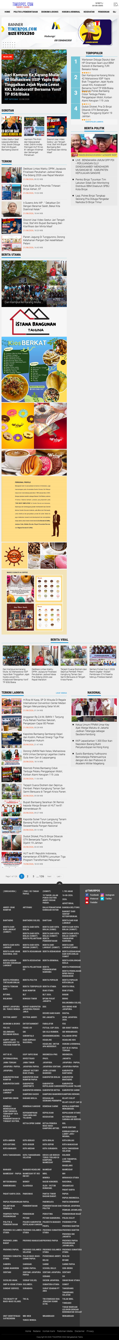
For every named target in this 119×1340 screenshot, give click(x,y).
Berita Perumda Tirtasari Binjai (11, 981)
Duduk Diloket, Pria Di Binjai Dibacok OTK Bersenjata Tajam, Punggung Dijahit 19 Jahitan (97, 111)
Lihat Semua (61, 693)
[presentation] (60, 52)
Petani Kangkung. (52, 1218)
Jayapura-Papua (70, 1066)
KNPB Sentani (69, 1127)
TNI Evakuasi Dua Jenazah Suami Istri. (51, 1301)
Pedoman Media (65, 1331)
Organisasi (68, 1185)
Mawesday (67, 1169)
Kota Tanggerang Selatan (31, 1156)
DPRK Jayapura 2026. (69, 1018)
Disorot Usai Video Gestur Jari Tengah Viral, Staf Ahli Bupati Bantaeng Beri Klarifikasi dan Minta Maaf (57, 146)
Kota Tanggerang (12, 1155)
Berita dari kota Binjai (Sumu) (51, 928)
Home (7, 12)
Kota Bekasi (29, 1140)
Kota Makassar (70, 1144)
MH (63, 1173)
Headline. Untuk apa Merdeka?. (51, 1045)
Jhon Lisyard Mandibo (49, 1071)
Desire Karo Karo (51, 1013)
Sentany (66, 1272)
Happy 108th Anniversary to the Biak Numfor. (12, 1042)
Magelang (67, 1165)
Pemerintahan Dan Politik (52, 1207)
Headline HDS (69, 1040)
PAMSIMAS (28, 1193)
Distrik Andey (10, 1017)
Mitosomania (10, 1181)
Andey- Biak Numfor (9, 908)
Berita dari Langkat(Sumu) (70, 946)
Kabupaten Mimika (32, 1090)
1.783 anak (67, 891)
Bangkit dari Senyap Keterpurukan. (70, 914)
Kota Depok (48, 1144)
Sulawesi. (28, 1284)
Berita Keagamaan (32, 951)
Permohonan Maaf (71, 1214)
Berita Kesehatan (32, 960)
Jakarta (66, 1058)
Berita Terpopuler (32, 986)
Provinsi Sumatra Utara (12, 1257)
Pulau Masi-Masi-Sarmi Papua (31, 1257)
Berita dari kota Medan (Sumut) (31, 946)
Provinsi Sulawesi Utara (32, 1231)
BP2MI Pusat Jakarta (49, 999)
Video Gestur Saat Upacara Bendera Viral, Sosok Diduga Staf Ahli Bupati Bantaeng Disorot (11, 144)
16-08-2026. (67, 895)
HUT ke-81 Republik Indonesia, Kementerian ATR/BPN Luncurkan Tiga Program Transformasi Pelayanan (44, 856)
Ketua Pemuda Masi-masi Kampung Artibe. (51, 1125)
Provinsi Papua (50, 1240)
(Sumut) (47, 891)
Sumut (65, 1284)
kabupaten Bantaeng (67, 1071)
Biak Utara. (68, 990)
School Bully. (49, 1268)
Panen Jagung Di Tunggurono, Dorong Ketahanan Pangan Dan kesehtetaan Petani (44, 240)
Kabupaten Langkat (8, 1091)
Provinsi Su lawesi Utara (12, 1231)
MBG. (45, 1173)
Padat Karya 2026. (12, 1193)
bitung (6, 994)
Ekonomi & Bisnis (49, 12)
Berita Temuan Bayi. (10, 987)
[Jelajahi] (115, 4)
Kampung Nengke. (71, 1094)
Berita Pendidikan (71, 967)
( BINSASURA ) (9, 891)
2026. (64, 899)
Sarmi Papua (68, 1264)
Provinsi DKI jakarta (68, 1235)
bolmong (7, 998)
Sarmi (46, 1264)
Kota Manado (9, 1148)
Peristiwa (48, 1214)
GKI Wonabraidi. (70, 1032)
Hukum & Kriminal (71, 12)
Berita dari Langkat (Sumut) (51, 946)
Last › (59, 876)
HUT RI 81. (8, 1054)
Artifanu (27, 907)
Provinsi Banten (70, 1226)
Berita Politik (30, 980)
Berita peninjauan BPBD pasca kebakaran (71, 973)
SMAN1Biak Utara (71, 1280)
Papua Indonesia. (70, 1198)
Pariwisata (48, 1202)
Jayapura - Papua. (71, 1062)
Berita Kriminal (51, 960)
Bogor (65, 994)
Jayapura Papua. (31, 1066)
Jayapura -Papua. (11, 1066)
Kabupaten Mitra (51, 1090)
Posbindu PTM (69, 1222)
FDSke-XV (27, 1027)
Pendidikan (103, 12)
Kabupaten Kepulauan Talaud (71, 1084)
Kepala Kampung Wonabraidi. (70, 1107)
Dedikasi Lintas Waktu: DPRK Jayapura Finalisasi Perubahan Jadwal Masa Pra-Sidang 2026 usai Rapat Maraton (44, 172)
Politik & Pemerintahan (26, 12)
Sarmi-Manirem (11, 1268)
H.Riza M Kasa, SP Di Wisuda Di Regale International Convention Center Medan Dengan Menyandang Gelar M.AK (44, 703)
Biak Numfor (29, 990)
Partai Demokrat (70, 1202)
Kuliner (66, 1155)
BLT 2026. (47, 994)
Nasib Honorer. (50, 1181)
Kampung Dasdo (31, 1094)
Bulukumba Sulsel (71, 1002)
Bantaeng (8, 920)
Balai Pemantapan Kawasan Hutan (52, 908)
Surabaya (27, 1288)
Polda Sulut (68, 1218)
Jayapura (47, 1062)
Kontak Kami (49, 1331)
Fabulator (48, 1023)
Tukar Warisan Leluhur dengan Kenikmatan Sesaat (72, 1309)
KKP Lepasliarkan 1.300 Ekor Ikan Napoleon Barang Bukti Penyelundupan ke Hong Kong (94, 744)
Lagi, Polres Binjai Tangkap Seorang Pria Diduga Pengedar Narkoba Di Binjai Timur (92, 199)
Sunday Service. (11, 1288)
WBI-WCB (27, 1316)
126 (41, 876)
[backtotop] (59, 884)
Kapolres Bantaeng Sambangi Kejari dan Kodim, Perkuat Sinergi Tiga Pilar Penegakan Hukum (43, 737)
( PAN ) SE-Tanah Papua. (31, 892)
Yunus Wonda (29, 1320)
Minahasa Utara (70, 1177)
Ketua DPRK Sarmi (32, 1123)
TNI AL (26, 1299)
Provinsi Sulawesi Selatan (32, 1250)
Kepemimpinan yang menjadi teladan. (30, 1115)
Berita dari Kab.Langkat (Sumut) (9, 929)
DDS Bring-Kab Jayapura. (69, 1007)
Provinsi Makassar (32, 1240)
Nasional (67, 1181)
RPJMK (65, 1260)
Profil (46, 1226)
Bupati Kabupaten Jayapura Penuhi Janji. (32, 1009)
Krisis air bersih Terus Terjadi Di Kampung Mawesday (51, 1159)
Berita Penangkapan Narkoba (49, 969)
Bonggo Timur (30, 998)
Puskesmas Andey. (52, 1256)
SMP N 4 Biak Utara (12, 1284)
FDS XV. (6, 1027)
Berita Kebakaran (52, 951)
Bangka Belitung (70, 907)
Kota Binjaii (68, 1140)
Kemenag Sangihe (31, 1106)
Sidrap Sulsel (30, 1280)
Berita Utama (49, 986)
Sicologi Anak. (10, 1280)
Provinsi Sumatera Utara (52, 1231)
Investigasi (29, 1058)
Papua (65, 1193)
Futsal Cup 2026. (51, 1027)
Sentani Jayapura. (52, 1272)
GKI (24, 1032)
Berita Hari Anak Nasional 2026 (11, 952)
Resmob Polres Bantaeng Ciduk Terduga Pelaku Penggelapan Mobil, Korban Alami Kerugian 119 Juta (97, 96)
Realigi (65, 1256)
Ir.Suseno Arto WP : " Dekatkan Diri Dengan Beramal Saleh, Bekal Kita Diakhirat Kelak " (41, 206)
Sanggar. (27, 1264)
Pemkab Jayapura (71, 1206)
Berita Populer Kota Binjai (70, 981)
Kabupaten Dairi (11, 1083)
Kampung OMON (10, 1098)
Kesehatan (89, 12)
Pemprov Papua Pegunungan (11, 1215)
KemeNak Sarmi (50, 1106)
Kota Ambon (9, 1140)
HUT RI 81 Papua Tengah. (70, 1049)
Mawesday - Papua (12, 1173)
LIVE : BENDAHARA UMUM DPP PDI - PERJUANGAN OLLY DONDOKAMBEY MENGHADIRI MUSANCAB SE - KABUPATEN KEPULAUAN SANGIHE (95, 167)
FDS (64, 1023)
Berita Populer (50, 980)
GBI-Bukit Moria (70, 1027)
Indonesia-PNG (50, 1054)
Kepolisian (48, 1112)
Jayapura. (8, 1070)
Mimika (46, 1177)
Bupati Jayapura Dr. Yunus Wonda (11, 1007)
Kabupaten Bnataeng (67, 1078)
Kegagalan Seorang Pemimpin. (52, 1099)
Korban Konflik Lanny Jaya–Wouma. (70, 1134)
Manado (7, 1169)
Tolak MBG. (68, 1299)
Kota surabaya (50, 1148)
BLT (24, 994)
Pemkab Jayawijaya (72, 1210)
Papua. (26, 1202)
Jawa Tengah (9, 1062)
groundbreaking (51, 1036)
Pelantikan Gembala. (9, 1207)
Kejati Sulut (68, 1098)
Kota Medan (29, 1148)
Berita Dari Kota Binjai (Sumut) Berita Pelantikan (32, 936)
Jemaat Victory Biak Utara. (31, 1071)
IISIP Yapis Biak (11, 99)
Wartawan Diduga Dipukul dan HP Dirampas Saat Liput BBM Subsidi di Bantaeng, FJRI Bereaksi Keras (98, 64)
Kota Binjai (48, 1140)
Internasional (10, 1058)
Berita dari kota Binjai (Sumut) (70, 928)
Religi (45, 1260)
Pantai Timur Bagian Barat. (49, 1194)
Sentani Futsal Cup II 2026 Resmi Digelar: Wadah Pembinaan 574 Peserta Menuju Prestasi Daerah (102, 673)
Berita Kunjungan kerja (71, 961)
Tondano (66, 1303)
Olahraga (28, 1185)
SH (63, 1276)
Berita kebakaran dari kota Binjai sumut (71, 954)
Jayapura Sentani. (52, 1066)
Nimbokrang (9, 1185)
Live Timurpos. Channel (69, 1160)
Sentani (7, 1272)
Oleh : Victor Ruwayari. (49, 1186)
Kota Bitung (9, 1144)
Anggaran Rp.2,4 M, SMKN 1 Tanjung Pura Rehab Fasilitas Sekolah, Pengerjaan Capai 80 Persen (43, 720)
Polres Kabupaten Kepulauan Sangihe (32, 1223)
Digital (65, 1013)
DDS (44, 1006)
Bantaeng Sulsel (31, 920)
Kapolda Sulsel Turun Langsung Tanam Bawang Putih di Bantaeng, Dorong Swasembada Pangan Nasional (44, 822)
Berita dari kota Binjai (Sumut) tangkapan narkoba (70, 937)
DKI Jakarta (49, 1017)
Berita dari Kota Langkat (11, 946)
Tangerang (67, 1288)
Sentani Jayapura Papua (32, 1273)
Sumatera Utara (51, 1284)
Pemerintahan (30, 1206)
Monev (26, 1181)
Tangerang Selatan (67, 1293)
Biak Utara (48, 990)
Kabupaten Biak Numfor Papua (30, 1078)
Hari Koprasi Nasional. (29, 1041)
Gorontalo (28, 1036)
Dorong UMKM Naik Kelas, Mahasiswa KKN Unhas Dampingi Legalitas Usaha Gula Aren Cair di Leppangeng (44, 754)
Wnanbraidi (48, 1316)
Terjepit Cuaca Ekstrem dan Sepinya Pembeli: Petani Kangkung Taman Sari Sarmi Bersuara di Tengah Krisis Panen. (74, 674)
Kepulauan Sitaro (71, 1112)
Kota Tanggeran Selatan (70, 1149)
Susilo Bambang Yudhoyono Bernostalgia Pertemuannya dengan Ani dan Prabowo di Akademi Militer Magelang (91, 758)
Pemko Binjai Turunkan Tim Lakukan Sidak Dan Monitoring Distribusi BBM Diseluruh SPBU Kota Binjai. (92, 184)
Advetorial (68, 903)
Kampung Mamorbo (52, 1094)
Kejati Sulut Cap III (72, 1102)
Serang (46, 1276)
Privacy (90, 1331)
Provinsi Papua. (11, 1249)
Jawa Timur (28, 1062)
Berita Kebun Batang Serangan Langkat (12, 963)
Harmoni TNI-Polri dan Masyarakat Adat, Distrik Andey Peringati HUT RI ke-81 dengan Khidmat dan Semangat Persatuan (33, 147)
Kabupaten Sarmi (71, 1090)
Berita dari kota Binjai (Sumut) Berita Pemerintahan (51, 937)
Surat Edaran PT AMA (51, 1289)
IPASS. (46, 1058)
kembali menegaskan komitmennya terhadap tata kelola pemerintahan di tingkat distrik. (11, 1113)
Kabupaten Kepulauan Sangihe (52, 1084)
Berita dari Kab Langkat (70, 921)
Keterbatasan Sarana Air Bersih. (71, 1118)
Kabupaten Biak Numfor (11, 1078)
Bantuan (47, 920)
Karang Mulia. (30, 1098)
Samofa (7, 1264)
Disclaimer (80, 1331)
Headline (47, 1040)
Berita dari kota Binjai (31, 928)
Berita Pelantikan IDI (32, 968)
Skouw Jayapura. (51, 1280)
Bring (65, 998)
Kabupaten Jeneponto (28, 1084)
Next (49, 876)
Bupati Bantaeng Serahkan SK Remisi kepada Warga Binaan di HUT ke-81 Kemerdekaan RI (43, 805)
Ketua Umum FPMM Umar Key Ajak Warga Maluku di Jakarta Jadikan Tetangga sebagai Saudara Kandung (92, 729)
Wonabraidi (68, 1316)
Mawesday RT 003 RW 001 (31, 1174)
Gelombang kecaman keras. (11, 1033)
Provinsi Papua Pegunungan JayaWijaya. (70, 1243)
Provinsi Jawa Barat (10, 1241)
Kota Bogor (28, 1144)
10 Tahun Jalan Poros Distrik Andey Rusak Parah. (50, 899)
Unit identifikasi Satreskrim (11, 1317)
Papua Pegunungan (12, 1202)
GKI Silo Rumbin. (51, 1032)
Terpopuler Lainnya (94, 122)
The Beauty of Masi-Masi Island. (12, 1300)
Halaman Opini (69, 1036)
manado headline (31, 1169)
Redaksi (37, 1331)
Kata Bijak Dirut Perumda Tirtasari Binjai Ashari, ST (41, 187)
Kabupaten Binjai (51, 1077)
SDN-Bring (67, 1268)
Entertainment (31, 1023)
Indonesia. (67, 1054)
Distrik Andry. (30, 1017)
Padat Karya (68, 1189)
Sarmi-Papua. (29, 1268)
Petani (26, 1218)
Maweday (47, 1169)
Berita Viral (68, 986)
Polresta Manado (52, 1222)
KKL (64, 1123)
